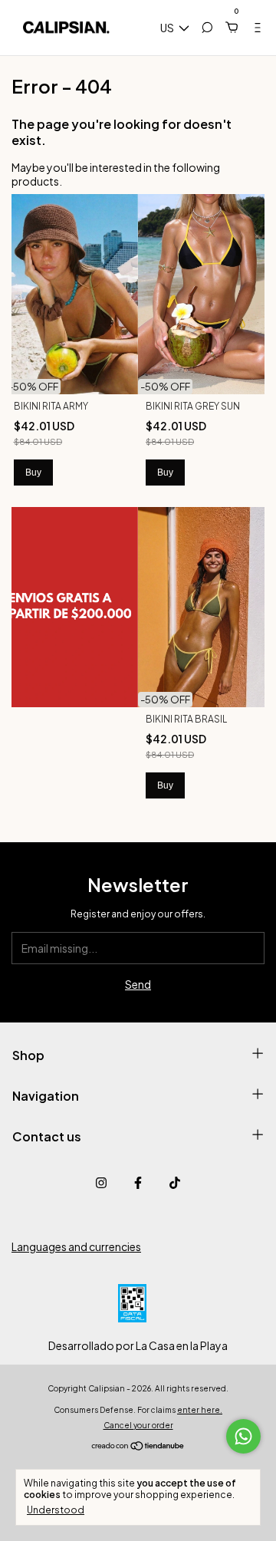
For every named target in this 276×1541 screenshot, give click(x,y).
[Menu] (251, 27)
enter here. (199, 1409)
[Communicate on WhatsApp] (243, 1436)
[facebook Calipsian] (138, 1183)
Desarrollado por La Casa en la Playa (138, 1345)
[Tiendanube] (138, 1447)
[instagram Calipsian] (101, 1183)
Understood (55, 1510)
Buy (33, 472)
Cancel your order (138, 1425)
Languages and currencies (76, 1246)
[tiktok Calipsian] (175, 1183)
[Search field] (207, 27)
